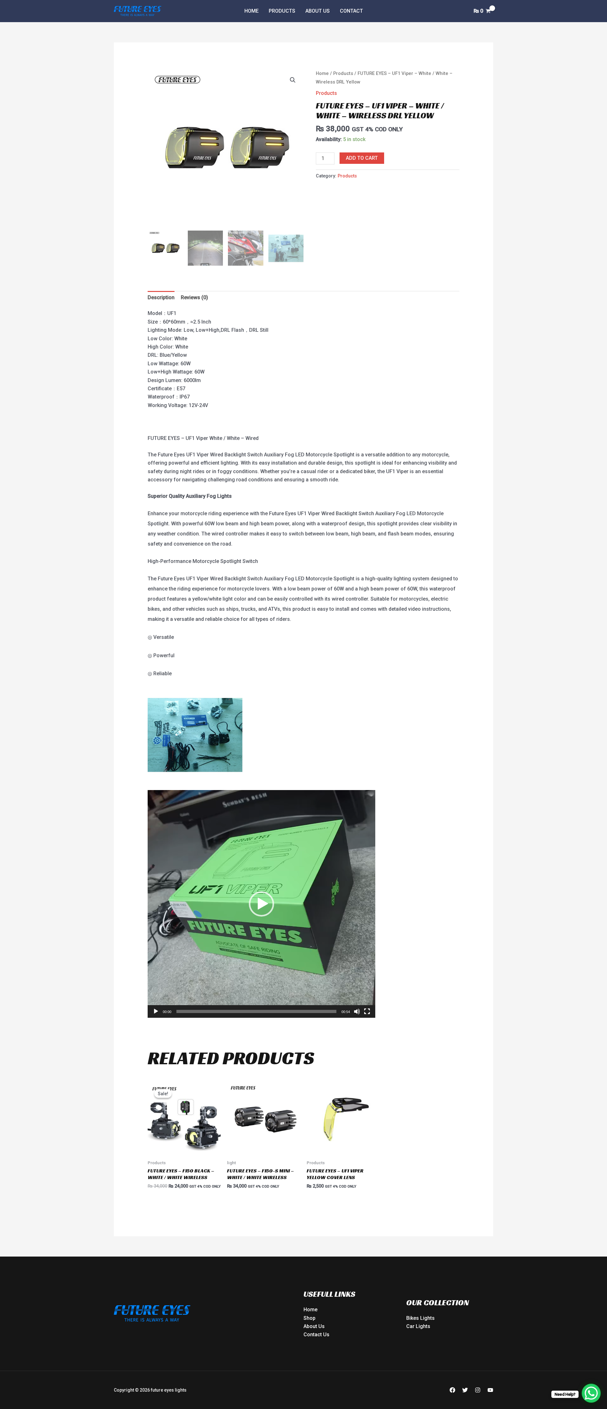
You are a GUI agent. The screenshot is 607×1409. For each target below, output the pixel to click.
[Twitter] (465, 1390)
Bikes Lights (420, 1318)
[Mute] (357, 1011)
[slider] (256, 1011)
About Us (317, 11)
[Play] (156, 1011)
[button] (292, 80)
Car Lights (418, 1326)
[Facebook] (452, 1390)
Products (282, 11)
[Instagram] (478, 1390)
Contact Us (316, 1335)
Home (251, 11)
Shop (310, 1318)
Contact (351, 11)
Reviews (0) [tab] (194, 297)
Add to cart (362, 158)
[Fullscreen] (367, 1011)
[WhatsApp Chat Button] (591, 1393)
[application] (261, 904)
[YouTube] (490, 1390)
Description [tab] (161, 297)
